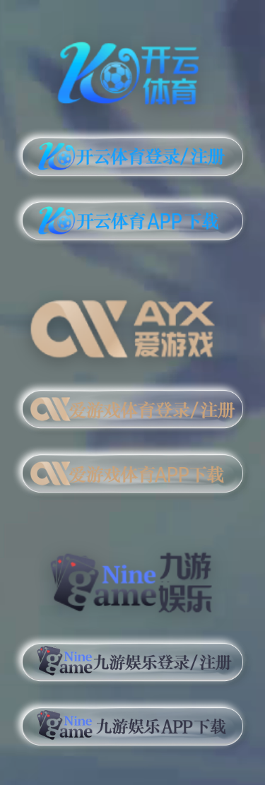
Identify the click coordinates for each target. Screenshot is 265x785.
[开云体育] (132, 71)
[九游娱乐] (132, 576)
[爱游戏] (132, 323)
